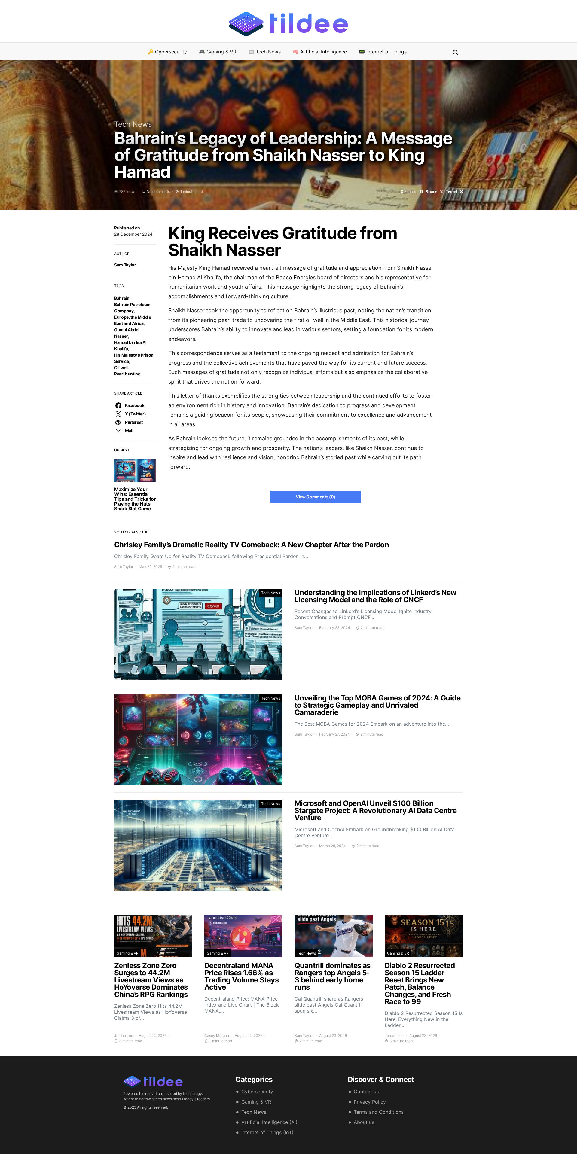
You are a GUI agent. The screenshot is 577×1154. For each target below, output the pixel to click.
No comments (158, 191)
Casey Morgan (216, 1035)
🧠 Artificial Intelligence (320, 52)
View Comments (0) (315, 496)
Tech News (133, 124)
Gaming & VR (128, 953)
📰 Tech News (264, 52)
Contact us (366, 1092)
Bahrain (122, 298)
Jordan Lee (123, 1035)
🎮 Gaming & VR (217, 52)
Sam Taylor (125, 264)
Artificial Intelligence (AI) (269, 1122)
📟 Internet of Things (383, 52)
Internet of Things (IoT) (267, 1132)
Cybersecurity (257, 1092)
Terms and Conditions (379, 1112)
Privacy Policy (370, 1102)
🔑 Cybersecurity (167, 52)
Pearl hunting (127, 373)
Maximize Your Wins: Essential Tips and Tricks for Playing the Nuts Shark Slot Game (135, 499)
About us (364, 1122)
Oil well (121, 367)
